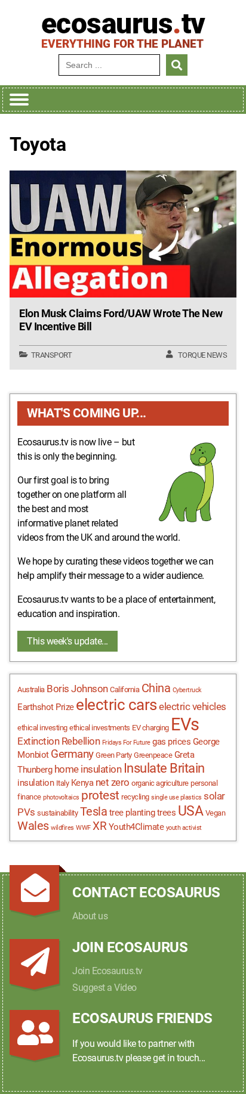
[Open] (19, 99)
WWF (83, 828)
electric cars (116, 705)
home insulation (88, 769)
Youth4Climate (136, 827)
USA (191, 811)
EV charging (150, 727)
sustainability (57, 812)
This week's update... (67, 641)
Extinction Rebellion (58, 741)
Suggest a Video (104, 987)
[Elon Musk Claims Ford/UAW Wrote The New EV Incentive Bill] (123, 234)
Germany (72, 754)
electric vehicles (192, 706)
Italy (62, 783)
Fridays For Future (126, 742)
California (124, 689)
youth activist (184, 828)
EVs (185, 724)
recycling (135, 796)
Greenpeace (153, 755)
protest (100, 795)
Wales (33, 826)
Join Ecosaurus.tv (107, 971)
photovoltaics (61, 797)
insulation (35, 782)
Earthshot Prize (45, 707)
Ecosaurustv (123, 24)
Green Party (114, 755)
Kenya (82, 782)
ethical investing (42, 727)
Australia (31, 689)
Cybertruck (187, 690)
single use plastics (176, 797)
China (156, 688)
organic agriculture (160, 783)
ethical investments (99, 727)
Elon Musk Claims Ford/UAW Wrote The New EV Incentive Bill (121, 320)
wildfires (62, 828)
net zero (113, 782)
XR (99, 826)
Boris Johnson (77, 689)
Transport (51, 355)
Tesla (93, 812)
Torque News (202, 355)
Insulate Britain (164, 768)
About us (89, 916)
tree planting (132, 812)
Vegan (215, 812)
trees (166, 812)
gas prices (171, 741)
